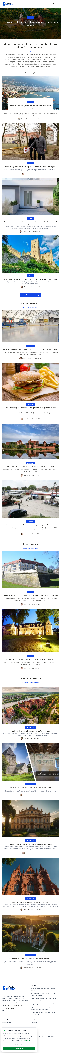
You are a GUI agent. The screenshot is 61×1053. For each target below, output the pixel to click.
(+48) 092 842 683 (9, 1008)
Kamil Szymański (6, 1022)
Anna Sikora (5, 1025)
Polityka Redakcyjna (51, 1036)
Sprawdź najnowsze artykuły (30, 295)
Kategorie (34, 1019)
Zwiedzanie (30, 346)
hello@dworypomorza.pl (11, 1010)
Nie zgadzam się (19, 1044)
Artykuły (34, 985)
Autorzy (5, 1019)
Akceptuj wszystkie (19, 1048)
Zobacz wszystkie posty (30, 307)
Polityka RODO (41, 1036)
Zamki (30, 18)
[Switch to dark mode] (54, 3)
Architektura (30, 727)
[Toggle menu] (57, 4)
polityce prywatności (25, 1040)
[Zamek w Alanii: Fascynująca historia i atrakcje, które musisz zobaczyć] (30, 93)
